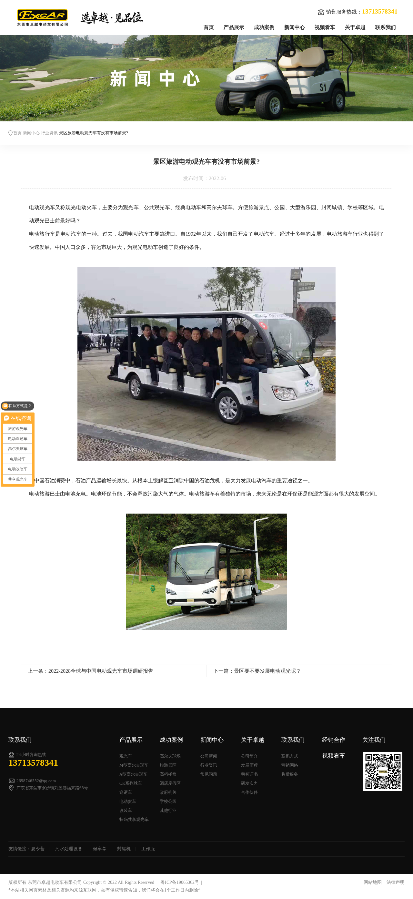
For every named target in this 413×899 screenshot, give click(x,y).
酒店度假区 (170, 783)
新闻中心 (294, 27)
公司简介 (249, 756)
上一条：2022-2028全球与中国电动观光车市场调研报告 (90, 671)
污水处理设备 (68, 848)
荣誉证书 (249, 774)
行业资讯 (49, 133)
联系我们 (385, 27)
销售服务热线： (362, 11)
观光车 (125, 756)
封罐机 (124, 848)
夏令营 (38, 848)
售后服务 (289, 774)
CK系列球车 (130, 783)
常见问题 (208, 774)
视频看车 (325, 27)
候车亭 (99, 848)
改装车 (125, 810)
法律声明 (396, 882)
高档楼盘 (168, 774)
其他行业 (168, 810)
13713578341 (33, 763)
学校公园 (168, 801)
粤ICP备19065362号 (179, 882)
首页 (209, 27)
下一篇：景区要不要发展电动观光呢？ (257, 671)
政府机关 (168, 792)
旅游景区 (168, 765)
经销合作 (333, 740)
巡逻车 (125, 792)
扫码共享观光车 (134, 819)
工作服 (148, 848)
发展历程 (249, 765)
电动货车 (127, 801)
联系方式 (289, 756)
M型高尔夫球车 (133, 765)
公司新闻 (208, 756)
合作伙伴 (249, 792)
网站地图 (373, 882)
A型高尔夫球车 (133, 774)
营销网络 (289, 765)
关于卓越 (355, 27)
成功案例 (264, 27)
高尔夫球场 (170, 756)
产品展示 (234, 27)
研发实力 (249, 783)
